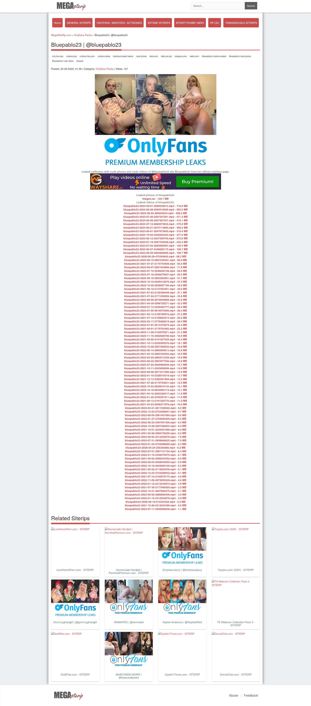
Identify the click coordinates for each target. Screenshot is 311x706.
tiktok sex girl (166, 56)
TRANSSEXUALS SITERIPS (241, 23)
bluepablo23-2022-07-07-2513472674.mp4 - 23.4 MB (155, 325)
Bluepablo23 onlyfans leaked (214, 56)
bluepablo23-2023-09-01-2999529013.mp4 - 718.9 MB (155, 206)
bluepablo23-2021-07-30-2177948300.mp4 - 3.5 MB (155, 487)
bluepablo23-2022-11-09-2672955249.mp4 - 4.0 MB (155, 480)
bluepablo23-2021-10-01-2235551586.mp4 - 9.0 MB (155, 429)
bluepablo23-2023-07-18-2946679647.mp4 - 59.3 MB (155, 274)
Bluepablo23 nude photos (240, 56)
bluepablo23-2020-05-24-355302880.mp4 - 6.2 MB (156, 447)
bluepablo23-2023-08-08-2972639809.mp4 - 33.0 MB (155, 299)
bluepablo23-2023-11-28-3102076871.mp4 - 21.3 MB (155, 332)
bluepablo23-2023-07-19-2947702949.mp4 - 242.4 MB (155, 242)
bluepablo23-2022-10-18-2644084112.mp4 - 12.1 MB (155, 390)
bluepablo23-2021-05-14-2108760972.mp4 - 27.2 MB (155, 314)
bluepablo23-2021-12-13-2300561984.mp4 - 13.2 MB (155, 379)
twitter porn (194, 56)
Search (251, 6)
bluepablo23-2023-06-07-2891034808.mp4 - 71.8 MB (155, 267)
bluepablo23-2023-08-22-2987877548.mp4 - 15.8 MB (155, 361)
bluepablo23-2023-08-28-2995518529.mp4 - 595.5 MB (155, 209)
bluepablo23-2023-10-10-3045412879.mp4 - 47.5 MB (155, 281)
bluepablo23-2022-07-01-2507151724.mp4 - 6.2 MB (155, 451)
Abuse (233, 695)
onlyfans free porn (87, 56)
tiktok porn (154, 56)
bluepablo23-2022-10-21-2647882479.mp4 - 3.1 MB (155, 491)
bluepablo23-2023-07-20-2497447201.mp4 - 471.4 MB (155, 216)
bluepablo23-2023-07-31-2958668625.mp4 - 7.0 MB (155, 440)
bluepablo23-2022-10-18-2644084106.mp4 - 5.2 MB (155, 465)
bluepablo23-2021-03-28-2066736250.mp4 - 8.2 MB (155, 433)
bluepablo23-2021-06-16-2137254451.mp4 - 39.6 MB (155, 289)
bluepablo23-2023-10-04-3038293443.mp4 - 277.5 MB (155, 234)
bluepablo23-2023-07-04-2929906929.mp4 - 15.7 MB (155, 364)
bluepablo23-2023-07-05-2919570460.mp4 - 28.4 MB (155, 310)
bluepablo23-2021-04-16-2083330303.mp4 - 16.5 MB (155, 354)
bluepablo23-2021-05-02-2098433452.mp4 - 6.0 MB (155, 458)
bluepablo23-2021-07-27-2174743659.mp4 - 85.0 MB (155, 263)
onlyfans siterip (104, 56)
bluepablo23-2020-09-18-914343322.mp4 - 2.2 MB (156, 501)
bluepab (79, 61)
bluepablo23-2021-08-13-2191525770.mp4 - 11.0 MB (155, 400)
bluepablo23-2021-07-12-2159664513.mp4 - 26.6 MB (155, 317)
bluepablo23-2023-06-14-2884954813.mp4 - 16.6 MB (155, 350)
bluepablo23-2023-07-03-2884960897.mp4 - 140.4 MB (155, 245)
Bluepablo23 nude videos (63, 61)
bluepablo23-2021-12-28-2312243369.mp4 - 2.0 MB (155, 505)
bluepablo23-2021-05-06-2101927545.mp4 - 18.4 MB (155, 339)
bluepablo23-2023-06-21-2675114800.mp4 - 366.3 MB (155, 227)
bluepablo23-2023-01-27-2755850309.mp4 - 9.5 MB (155, 418)
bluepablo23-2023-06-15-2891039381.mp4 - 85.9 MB (155, 260)
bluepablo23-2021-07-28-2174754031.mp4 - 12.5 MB (155, 382)
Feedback (251, 695)
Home (57, 23)
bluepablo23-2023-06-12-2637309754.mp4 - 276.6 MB (155, 238)
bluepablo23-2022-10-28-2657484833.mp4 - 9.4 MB (155, 426)
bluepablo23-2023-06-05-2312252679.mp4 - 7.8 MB (155, 436)
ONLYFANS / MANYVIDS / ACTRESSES (119, 23)
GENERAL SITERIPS (79, 23)
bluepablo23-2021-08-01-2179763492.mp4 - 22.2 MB (155, 328)
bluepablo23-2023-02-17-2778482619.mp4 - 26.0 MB (155, 321)
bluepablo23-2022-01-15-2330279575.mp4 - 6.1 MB (155, 455)
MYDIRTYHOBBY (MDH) (190, 23)
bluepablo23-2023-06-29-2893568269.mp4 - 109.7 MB (155, 253)
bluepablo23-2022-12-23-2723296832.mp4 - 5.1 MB (155, 473)
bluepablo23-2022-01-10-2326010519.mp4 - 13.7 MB (155, 375)
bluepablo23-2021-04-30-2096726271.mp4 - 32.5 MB (155, 303)
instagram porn (181, 56)
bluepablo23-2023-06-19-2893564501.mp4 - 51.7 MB (155, 278)
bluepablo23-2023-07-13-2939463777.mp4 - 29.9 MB (155, 307)
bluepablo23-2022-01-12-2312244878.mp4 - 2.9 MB (155, 498)
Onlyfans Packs (104, 69)
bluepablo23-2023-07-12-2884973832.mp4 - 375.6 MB (155, 224)
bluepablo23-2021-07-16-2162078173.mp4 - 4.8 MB (155, 476)
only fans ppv (57, 56)
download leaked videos (123, 56)
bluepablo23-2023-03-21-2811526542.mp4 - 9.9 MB (155, 408)
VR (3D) (214, 23)
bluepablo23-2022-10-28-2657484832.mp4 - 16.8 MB (155, 346)
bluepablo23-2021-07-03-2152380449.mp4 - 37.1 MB (155, 292)
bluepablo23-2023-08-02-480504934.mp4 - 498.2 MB (155, 213)
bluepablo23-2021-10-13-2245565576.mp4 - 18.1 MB (155, 343)
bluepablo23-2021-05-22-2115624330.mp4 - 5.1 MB (155, 469)
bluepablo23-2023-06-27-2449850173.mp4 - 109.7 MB (155, 249)
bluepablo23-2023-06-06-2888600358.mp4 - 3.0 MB (155, 494)
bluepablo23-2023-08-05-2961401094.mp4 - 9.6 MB (155, 415)
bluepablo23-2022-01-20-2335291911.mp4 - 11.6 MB (155, 397)
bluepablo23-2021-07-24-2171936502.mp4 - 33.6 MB (155, 296)
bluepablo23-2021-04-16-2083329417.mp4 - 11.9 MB (155, 393)
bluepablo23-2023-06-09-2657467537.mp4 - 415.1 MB (155, 220)
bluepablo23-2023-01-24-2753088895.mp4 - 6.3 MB (155, 444)
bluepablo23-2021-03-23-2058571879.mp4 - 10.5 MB (155, 404)
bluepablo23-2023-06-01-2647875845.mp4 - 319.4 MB (155, 231)
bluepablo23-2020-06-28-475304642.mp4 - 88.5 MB (155, 256)
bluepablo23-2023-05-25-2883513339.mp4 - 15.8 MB (155, 357)
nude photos (141, 56)
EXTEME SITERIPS (159, 23)
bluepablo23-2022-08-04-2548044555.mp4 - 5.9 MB (155, 462)
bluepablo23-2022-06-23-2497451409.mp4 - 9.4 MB (155, 422)
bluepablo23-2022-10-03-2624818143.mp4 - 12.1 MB (155, 386)
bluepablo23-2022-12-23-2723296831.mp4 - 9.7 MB (155, 411)
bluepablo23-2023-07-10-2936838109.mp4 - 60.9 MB (155, 271)
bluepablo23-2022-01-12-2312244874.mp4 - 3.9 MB (155, 483)
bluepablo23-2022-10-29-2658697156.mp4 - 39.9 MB (155, 285)
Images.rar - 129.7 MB (155, 198)
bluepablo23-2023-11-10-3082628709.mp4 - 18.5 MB (155, 335)
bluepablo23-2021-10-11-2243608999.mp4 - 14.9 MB (155, 368)
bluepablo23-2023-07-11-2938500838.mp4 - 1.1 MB (155, 509)
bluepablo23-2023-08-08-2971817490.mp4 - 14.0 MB (155, 372)
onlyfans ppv (71, 56)
